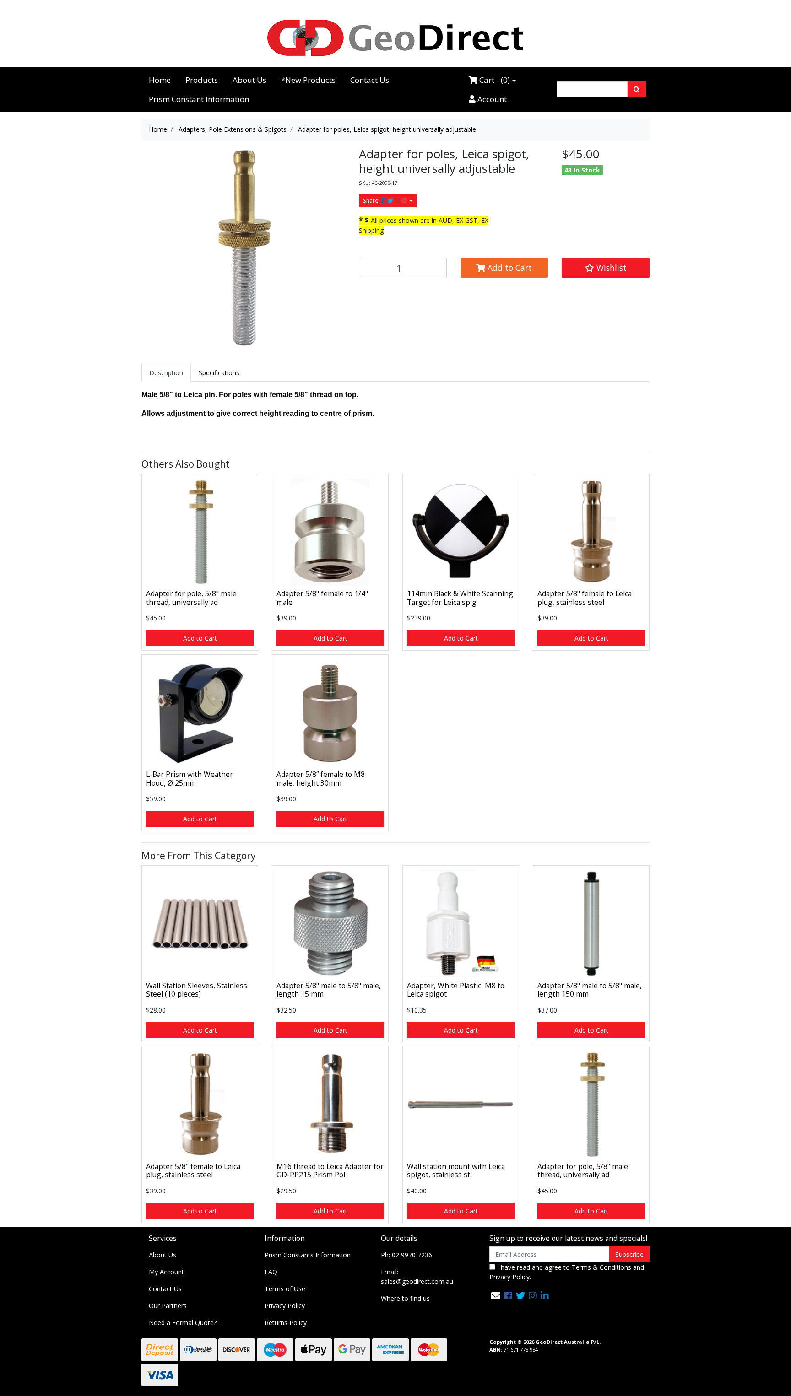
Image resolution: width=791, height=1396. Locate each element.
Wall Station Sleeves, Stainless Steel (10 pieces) (196, 990)
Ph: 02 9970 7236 (406, 1254)
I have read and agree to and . (566, 1272)
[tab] (166, 373)
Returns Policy (286, 1322)
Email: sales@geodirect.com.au (417, 1276)
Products (201, 80)
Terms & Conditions (601, 1267)
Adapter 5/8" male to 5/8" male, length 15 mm (328, 990)
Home (160, 80)
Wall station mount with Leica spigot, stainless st (456, 1170)
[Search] (637, 89)
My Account (166, 1271)
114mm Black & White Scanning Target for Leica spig (460, 597)
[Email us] (495, 1295)
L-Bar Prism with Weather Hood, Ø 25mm (189, 778)
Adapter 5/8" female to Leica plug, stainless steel (584, 597)
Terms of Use (285, 1288)
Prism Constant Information (199, 99)
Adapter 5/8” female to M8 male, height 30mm (320, 778)
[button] (606, 268)
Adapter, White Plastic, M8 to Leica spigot (455, 990)
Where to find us (405, 1298)
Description (166, 372)
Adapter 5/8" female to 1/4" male (322, 597)
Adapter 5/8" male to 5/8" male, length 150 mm (589, 990)
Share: (372, 201)
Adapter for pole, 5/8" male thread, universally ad (191, 597)
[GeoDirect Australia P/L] (395, 37)
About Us (249, 80)
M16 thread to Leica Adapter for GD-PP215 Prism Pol (330, 1170)
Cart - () (493, 80)
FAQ (271, 1271)
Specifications (219, 372)
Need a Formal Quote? (183, 1322)
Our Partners (168, 1305)
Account (491, 99)
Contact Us (369, 80)
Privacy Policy (285, 1305)
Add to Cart (508, 267)
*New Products (308, 80)
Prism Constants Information (308, 1254)
